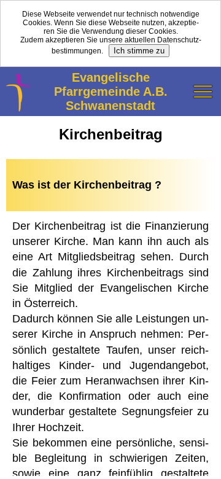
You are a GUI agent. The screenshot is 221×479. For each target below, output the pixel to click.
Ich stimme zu (139, 50)
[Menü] (202, 92)
